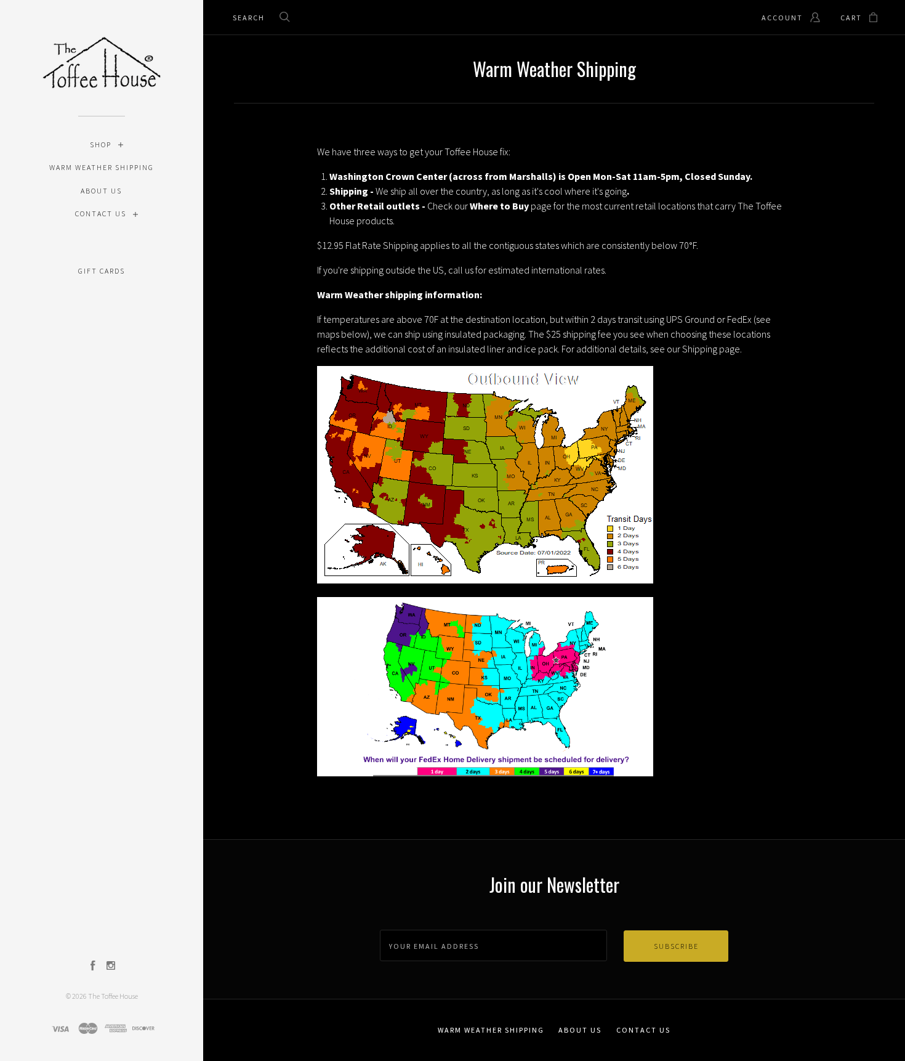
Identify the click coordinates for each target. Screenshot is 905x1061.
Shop (100, 144)
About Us (101, 190)
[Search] (285, 18)
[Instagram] (111, 967)
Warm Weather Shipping (101, 167)
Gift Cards (101, 270)
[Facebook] (93, 967)
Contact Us (100, 213)
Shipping (699, 349)
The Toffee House (113, 996)
